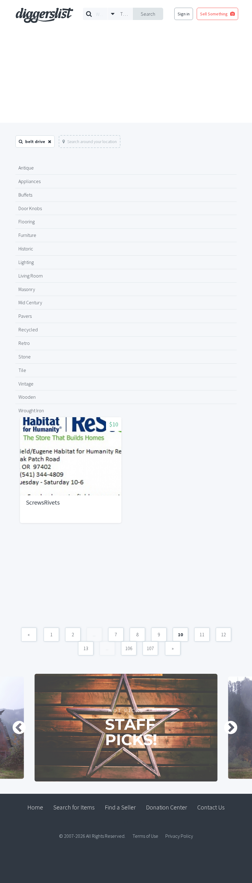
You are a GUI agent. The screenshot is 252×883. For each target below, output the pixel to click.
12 (223, 634)
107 (150, 648)
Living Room (30, 276)
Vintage (25, 384)
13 (85, 648)
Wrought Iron (31, 410)
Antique (26, 168)
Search (148, 14)
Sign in (184, 14)
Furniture (27, 235)
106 (128, 648)
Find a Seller (120, 807)
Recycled (28, 329)
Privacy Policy (179, 836)
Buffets (25, 195)
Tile (22, 370)
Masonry (26, 289)
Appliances (29, 181)
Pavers (25, 316)
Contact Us (211, 807)
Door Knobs (30, 208)
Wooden (27, 397)
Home (35, 807)
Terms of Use (145, 836)
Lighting (26, 262)
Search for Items (74, 807)
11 (201, 634)
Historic (25, 249)
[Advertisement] (126, 77)
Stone (24, 357)
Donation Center (166, 807)
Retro (24, 343)
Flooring (26, 221)
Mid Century (30, 302)
